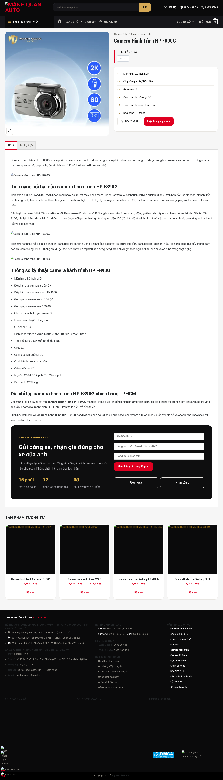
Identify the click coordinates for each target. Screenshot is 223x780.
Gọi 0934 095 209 (129, 121)
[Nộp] (145, 7)
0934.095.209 (12, 769)
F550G (123, 58)
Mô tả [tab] (11, 145)
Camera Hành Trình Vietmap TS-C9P (30, 579)
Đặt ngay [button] (30, 592)
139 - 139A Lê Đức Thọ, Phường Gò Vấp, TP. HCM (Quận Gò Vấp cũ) (45, 637)
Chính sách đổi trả (107, 682)
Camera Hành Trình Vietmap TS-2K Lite (138, 579)
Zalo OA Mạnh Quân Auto (119, 628)
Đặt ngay (84, 592)
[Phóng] (9, 131)
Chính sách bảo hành (108, 676)
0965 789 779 (117, 633)
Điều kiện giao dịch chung (111, 687)
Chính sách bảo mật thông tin (113, 671)
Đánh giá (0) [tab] (26, 145)
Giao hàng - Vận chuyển (110, 666)
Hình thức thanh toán (109, 661)
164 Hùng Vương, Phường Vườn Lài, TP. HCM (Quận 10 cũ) (40, 632)
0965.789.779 (12, 774)
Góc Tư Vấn (184, 21)
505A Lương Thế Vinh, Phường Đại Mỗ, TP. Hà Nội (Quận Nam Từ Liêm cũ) (47, 643)
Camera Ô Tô (121, 33)
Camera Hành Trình (141, 33)
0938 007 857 (121, 644)
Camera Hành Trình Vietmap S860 (192, 579)
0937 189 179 (121, 650)
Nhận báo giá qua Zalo (159, 121)
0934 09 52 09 (140, 633)
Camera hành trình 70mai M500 (84, 579)
